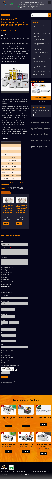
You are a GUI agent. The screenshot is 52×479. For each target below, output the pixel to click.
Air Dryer (36, 146)
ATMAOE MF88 (4, 188)
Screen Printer (34, 145)
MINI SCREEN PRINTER (38, 74)
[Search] (49, 15)
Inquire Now (6, 14)
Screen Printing (40, 145)
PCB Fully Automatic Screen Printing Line (39, 40)
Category (24, 6)
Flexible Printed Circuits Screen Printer (25, 7)
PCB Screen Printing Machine (33, 6)
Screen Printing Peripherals (39, 71)
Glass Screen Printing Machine (39, 33)
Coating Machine (41, 146)
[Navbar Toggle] (49, 2)
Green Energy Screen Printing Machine (39, 67)
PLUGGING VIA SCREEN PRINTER (40, 52)
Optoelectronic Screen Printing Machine (39, 57)
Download (37, 115)
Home (21, 6)
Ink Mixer (46, 146)
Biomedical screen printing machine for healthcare (39, 62)
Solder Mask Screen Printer (39, 47)
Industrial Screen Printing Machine (38, 26)
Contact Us (33, 147)
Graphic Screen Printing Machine (40, 30)
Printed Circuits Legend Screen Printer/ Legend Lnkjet (41, 44)
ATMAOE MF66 (4, 187)
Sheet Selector (46, 145)
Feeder (32, 146)
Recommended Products (26, 400)
